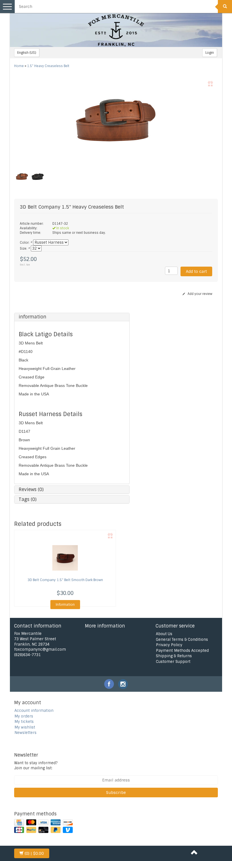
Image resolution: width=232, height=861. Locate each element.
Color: (26, 243)
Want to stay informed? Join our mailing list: (35, 766)
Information (65, 604)
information (32, 317)
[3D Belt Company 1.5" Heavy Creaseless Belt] (116, 121)
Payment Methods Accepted (182, 650)
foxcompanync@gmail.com (40, 649)
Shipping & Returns (174, 656)
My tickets (24, 721)
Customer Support (173, 661)
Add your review (199, 294)
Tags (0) (27, 499)
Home (19, 66)
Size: (25, 248)
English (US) (26, 52)
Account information (33, 710)
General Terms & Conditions (182, 639)
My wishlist (24, 727)
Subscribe (116, 792)
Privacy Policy (169, 644)
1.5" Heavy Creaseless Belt (48, 66)
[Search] (225, 6)
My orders (23, 716)
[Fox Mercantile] (116, 30)
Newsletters (25, 732)
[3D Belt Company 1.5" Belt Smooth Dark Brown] (65, 558)
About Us (164, 633)
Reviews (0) (31, 489)
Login (209, 52)
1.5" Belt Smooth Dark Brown (65, 580)
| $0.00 (34, 853)
